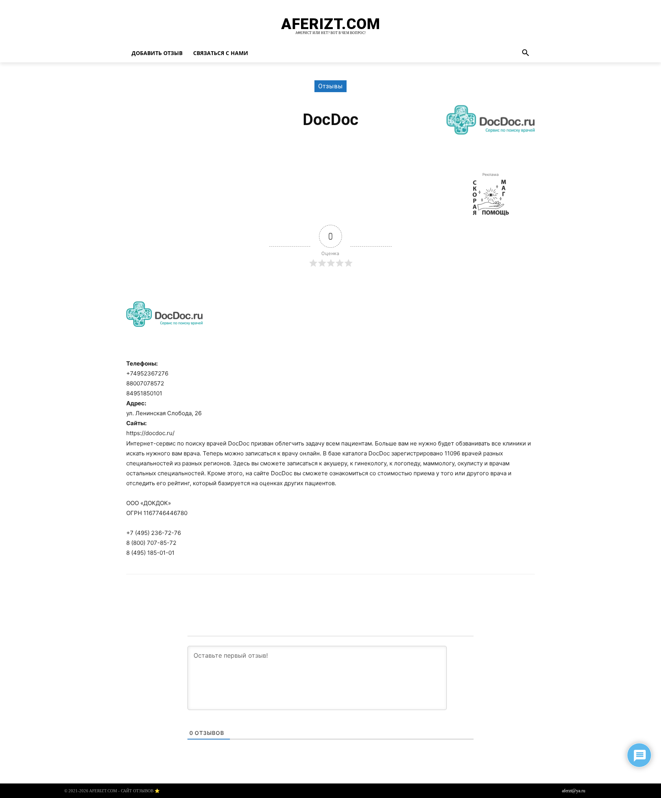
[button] (525, 53)
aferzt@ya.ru (573, 790)
